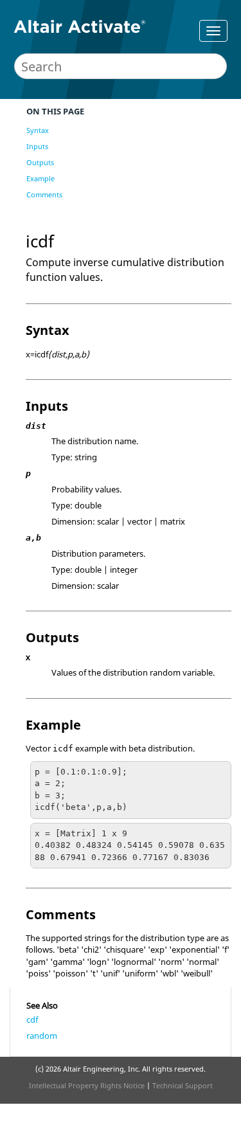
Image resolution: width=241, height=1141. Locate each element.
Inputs (37, 146)
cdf (32, 1019)
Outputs (40, 162)
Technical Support (182, 1085)
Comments (44, 194)
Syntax (37, 130)
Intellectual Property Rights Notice (87, 1085)
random (41, 1035)
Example (40, 178)
